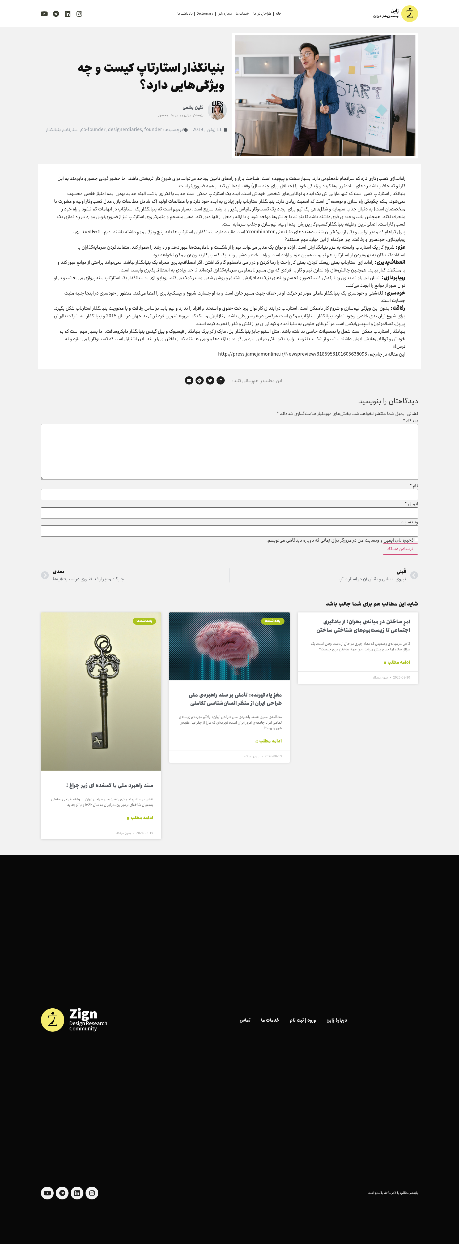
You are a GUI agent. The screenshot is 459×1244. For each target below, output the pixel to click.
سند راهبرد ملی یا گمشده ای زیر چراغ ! (109, 785)
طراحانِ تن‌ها (262, 13)
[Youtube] (44, 14)
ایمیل (411, 504)
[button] (220, 380)
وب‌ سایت (409, 522)
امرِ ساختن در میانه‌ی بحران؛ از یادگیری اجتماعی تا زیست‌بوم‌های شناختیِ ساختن (363, 626)
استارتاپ (71, 129)
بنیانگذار (53, 129)
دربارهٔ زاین (336, 1020)
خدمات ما (242, 13)
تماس (245, 1020)
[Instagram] (79, 14)
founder (153, 129)
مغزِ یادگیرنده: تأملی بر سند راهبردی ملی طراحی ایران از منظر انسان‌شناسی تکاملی (235, 699)
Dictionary (205, 13)
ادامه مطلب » (397, 662)
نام (414, 486)
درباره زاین (225, 13)
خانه (278, 13)
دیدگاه (410, 421)
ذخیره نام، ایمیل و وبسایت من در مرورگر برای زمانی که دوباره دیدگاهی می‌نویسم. (340, 540)
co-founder (93, 129)
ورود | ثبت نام (303, 1020)
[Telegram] (56, 14)
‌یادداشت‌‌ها (185, 13)
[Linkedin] (67, 14)
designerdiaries (125, 129)
